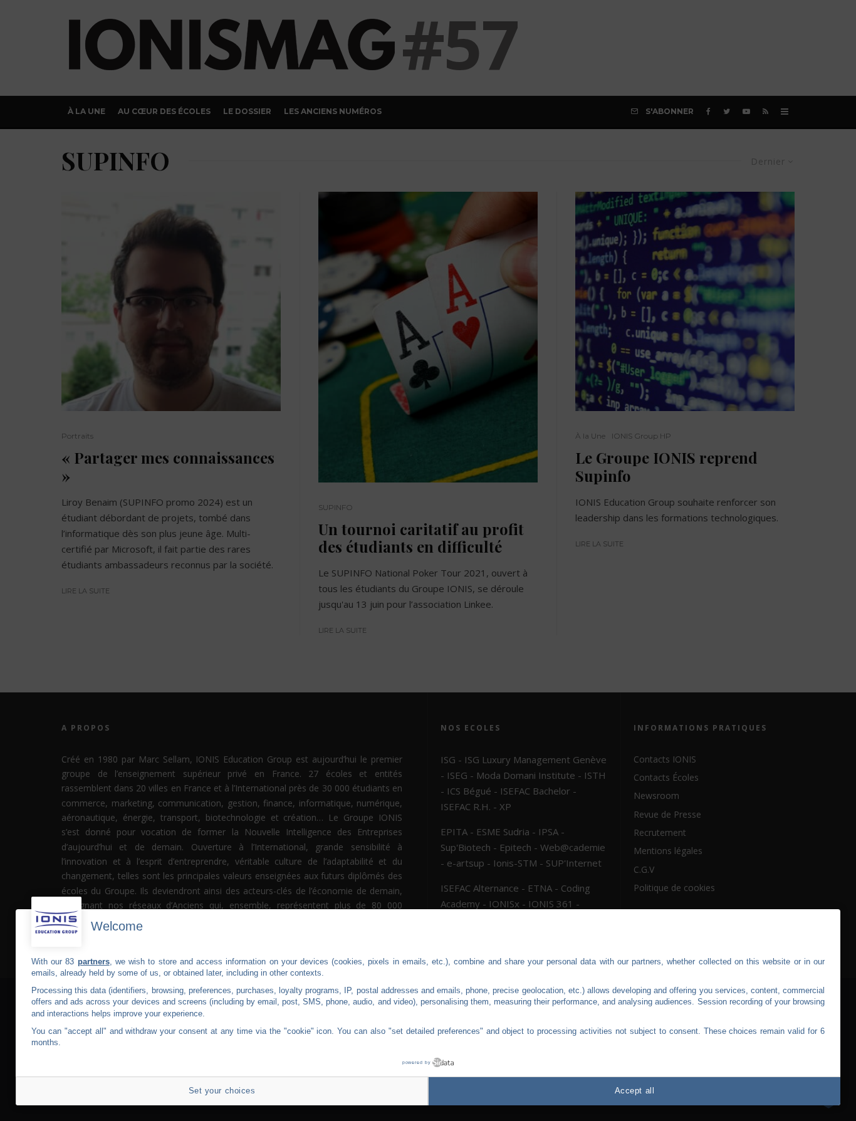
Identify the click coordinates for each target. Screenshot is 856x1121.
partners (94, 961)
